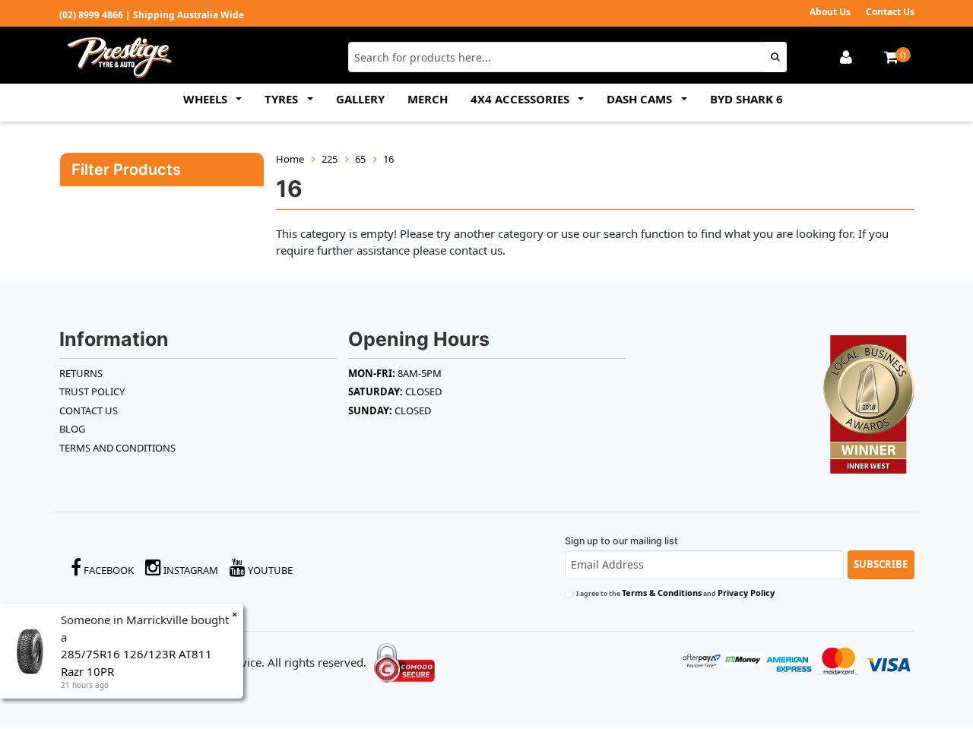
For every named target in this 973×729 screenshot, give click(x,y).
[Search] (776, 57)
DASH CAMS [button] (641, 98)
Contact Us (890, 11)
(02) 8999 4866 (91, 14)
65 (360, 159)
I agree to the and (675, 592)
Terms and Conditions (117, 448)
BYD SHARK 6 (746, 98)
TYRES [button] (283, 98)
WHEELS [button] (206, 98)
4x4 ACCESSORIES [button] (521, 98)
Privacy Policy (746, 592)
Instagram (189, 570)
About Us (830, 11)
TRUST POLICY (92, 391)
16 (388, 159)
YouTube (269, 570)
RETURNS (81, 373)
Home (290, 159)
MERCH (427, 98)
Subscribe (881, 564)
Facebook (107, 570)
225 (330, 159)
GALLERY (360, 98)
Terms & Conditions (662, 592)
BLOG (72, 429)
